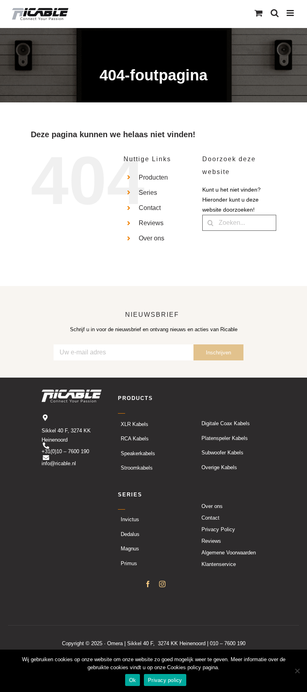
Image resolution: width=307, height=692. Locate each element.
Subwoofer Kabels (222, 453)
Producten (153, 177)
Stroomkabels (137, 468)
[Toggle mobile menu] (291, 13)
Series (148, 192)
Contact (150, 207)
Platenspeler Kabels (224, 438)
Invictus (130, 519)
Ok (132, 680)
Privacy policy (165, 680)
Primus (129, 563)
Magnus (130, 549)
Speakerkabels (138, 453)
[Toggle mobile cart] (259, 13)
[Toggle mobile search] (275, 13)
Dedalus (130, 534)
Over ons (151, 238)
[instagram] (162, 584)
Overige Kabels (219, 467)
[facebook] (148, 584)
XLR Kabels (134, 424)
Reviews (151, 223)
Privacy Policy (218, 529)
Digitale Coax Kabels (225, 423)
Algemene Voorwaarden (228, 553)
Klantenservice (218, 564)
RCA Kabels (135, 439)
